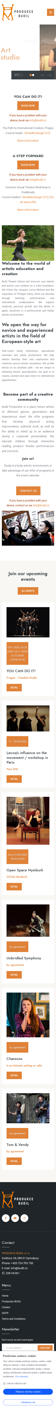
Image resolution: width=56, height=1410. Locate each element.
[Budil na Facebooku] (6, 1218)
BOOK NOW (28, 105)
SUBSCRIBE (45, 1348)
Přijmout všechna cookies (28, 1391)
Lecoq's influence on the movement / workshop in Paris (27, 757)
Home (5, 1295)
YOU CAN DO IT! (21, 671)
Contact (6, 1307)
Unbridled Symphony (24, 958)
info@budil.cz (37, 120)
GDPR (5, 1313)
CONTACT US (28, 490)
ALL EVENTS (28, 591)
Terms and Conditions (14, 1318)
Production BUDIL (11, 1301)
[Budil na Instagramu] (24, 1218)
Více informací (21, 1376)
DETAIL (14, 687)
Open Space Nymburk (25, 870)
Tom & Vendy (18, 1144)
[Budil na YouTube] (15, 1218)
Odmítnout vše (28, 1402)
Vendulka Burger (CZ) (37, 133)
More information (28, 140)
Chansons (14, 1058)
